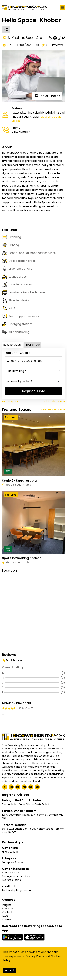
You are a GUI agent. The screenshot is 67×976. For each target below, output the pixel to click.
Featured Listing (11, 880)
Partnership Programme (16, 890)
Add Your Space (11, 872)
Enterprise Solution (13, 862)
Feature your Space (53, 409)
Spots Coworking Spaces (21, 558)
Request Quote (12, 344)
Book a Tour (33, 344)
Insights (6, 905)
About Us (7, 908)
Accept (9, 970)
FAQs (5, 916)
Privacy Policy (35, 956)
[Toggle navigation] (62, 7)
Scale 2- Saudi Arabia (19, 480)
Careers (7, 919)
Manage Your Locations (16, 876)
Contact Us (9, 912)
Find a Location (11, 851)
